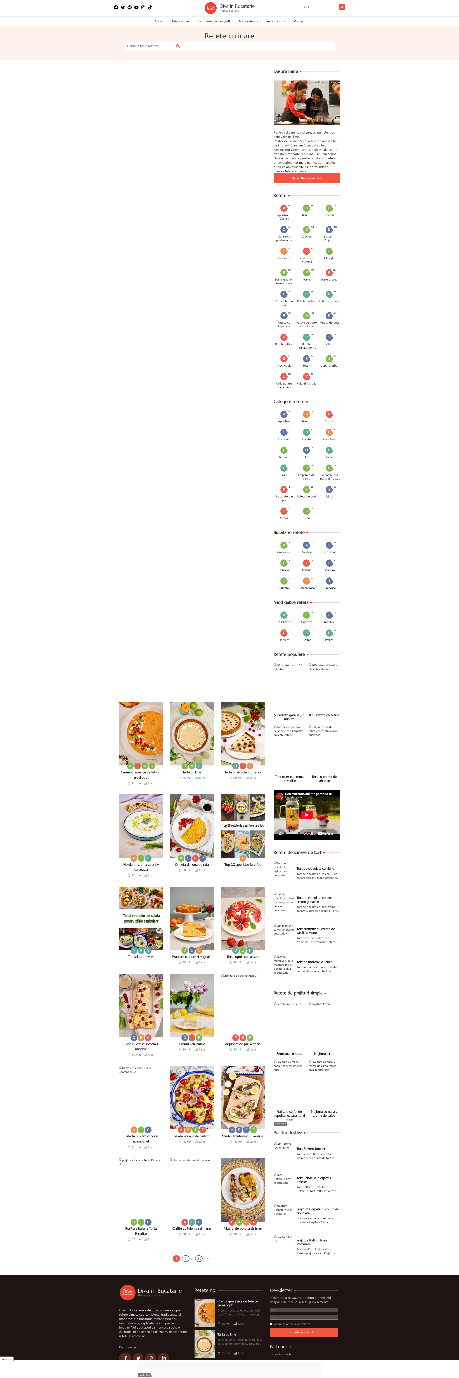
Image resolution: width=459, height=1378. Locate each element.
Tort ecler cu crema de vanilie (289, 779)
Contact (299, 21)
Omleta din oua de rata (192, 864)
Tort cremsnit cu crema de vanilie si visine (316, 931)
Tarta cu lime (192, 772)
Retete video (180, 21)
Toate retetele (248, 21)
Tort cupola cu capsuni (243, 957)
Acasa (158, 21)
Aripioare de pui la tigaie (243, 1044)
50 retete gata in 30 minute (289, 717)
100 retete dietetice (324, 715)
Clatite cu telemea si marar (191, 1228)
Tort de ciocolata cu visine (315, 868)
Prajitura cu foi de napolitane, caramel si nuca (289, 1115)
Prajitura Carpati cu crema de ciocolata (318, 1211)
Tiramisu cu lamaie (192, 1044)
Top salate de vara (141, 957)
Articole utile (276, 21)
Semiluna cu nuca (289, 1054)
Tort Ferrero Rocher (311, 1149)
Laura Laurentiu (281, 1354)
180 (199, 1259)
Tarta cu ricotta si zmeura (242, 772)
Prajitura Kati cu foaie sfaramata (312, 1242)
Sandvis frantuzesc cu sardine (242, 1136)
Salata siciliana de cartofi (191, 1136)
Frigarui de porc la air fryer (242, 1228)
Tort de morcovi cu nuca (314, 962)
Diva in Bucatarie (237, 6)
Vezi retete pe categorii (214, 21)
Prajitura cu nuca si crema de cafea (324, 1113)
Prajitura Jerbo (324, 1054)
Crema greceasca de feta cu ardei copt (237, 1303)
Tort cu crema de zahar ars (324, 779)
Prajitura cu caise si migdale (191, 957)
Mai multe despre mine (307, 178)
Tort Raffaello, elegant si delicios (314, 1180)
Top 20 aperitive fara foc (242, 864)
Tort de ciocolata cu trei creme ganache (314, 900)
